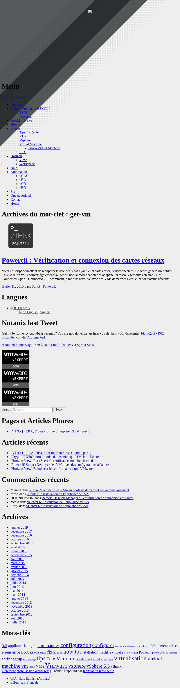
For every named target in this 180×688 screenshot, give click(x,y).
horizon (58, 652)
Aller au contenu (13, 97)
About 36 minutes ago (17, 345)
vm (24, 666)
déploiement (158, 646)
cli (35, 646)
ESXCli (24, 112)
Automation (19, 172)
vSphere (25, 140)
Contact (16, 199)
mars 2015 (18, 563)
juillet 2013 (18, 622)
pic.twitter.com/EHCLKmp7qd (23, 337)
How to (16, 124)
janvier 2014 (19, 598)
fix (49, 652)
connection (120, 646)
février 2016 (19, 551)
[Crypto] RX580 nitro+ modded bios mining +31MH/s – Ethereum (57, 457)
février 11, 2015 (13, 286)
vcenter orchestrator (89, 659)
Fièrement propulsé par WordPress (25, 671)
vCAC (24, 176)
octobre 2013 (20, 610)
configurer (103, 645)
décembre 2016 (21, 535)
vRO (22, 187)
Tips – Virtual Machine (44, 148)
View (23, 160)
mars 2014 (18, 594)
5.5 (4, 645)
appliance (15, 645)
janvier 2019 (19, 527)
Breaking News (21, 120)
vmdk (32, 667)
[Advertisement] (90, 47)
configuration (75, 645)
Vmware (56, 665)
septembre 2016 (21, 543)
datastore (142, 646)
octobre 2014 (20, 575)
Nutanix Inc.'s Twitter (56, 345)
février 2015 (19, 567)
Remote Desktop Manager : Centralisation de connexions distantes (87, 498)
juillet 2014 (18, 583)
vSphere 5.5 (98, 666)
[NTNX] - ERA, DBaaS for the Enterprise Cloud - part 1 (50, 431)
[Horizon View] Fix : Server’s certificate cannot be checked (52, 461)
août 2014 (17, 579)
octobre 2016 (20, 539)
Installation (89, 652)
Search (6, 409)
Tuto (51, 658)
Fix (13, 191)
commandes (48, 645)
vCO (22, 184)
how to (71, 651)
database (131, 646)
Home (15, 203)
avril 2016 (18, 547)
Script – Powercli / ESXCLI (30, 108)
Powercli (25, 116)
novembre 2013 (21, 606)
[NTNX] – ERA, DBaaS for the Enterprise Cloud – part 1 (51, 453)
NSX (14, 168)
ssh (25, 659)
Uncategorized (21, 195)
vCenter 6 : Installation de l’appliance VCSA (58, 494)
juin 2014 (17, 587)
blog (28, 645)
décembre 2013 (21, 602)
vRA (22, 180)
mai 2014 (17, 591)
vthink (116, 666)
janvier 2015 (19, 571)
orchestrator (131, 652)
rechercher (171, 653)
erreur (6, 652)
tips (41, 658)
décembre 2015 (21, 555)
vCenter (16, 128)
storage (32, 659)
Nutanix (16, 104)
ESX (22, 152)
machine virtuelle (111, 652)
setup (17, 658)
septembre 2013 (21, 614)
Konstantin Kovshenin (98, 671)
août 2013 (17, 618)
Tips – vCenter (29, 132)
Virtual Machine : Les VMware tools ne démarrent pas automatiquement (79, 490)
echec (173, 646)
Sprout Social (86, 345)
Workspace (27, 164)
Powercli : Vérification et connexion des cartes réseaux (83, 260)
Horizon (16, 156)
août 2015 (17, 559)
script (7, 658)
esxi (43, 652)
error (16, 652)
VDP (23, 136)
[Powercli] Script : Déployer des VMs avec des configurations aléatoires (60, 464)
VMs (40, 666)
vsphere (77, 666)
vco (105, 659)
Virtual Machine (30, 144)
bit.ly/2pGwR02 (152, 333)
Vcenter (65, 658)
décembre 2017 (21, 531)
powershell (159, 652)
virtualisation (130, 658)
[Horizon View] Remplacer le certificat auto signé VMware (52, 468)
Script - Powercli (43, 286)
